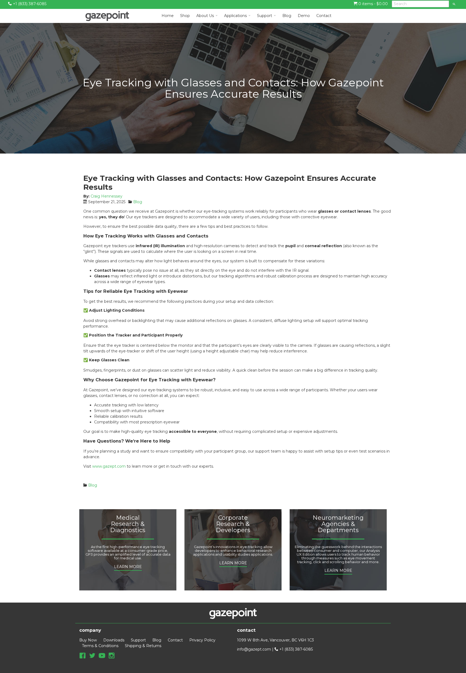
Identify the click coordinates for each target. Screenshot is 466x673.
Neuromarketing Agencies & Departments (338, 524)
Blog (137, 201)
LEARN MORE (128, 566)
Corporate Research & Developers (233, 524)
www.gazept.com (109, 466)
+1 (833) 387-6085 (29, 3)
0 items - (372, 3)
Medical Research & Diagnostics (127, 524)
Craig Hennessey (106, 196)
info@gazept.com (254, 649)
